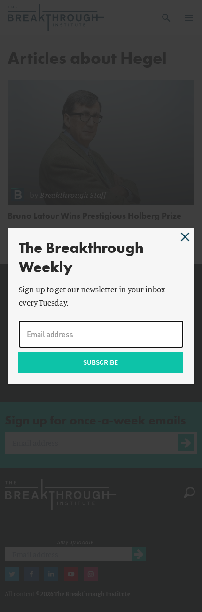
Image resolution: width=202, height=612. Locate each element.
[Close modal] (185, 236)
